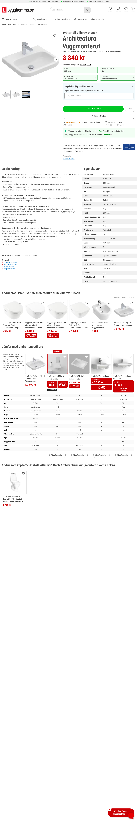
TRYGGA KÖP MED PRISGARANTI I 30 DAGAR (44, 1)
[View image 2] (16, 94)
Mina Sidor (118, 11)
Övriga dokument (9, 267)
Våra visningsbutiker (60, 19)
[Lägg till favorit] (54, 35)
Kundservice (111, 11)
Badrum (16, 25)
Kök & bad (7, 25)
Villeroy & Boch (68, 159)
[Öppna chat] (131, 816)
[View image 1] (6, 94)
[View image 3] (26, 94)
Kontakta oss (42, 19)
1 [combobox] (129, 109)
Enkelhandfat (43, 25)
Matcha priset (85, 65)
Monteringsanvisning (10, 264)
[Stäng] (109, 809)
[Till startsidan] (18, 9)
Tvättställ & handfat (28, 25)
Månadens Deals (97, 19)
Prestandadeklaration (10, 262)
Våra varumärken (80, 19)
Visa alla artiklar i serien (123, 298)
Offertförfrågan (99, 116)
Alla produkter (12, 19)
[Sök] (87, 10)
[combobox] (80, 70)
